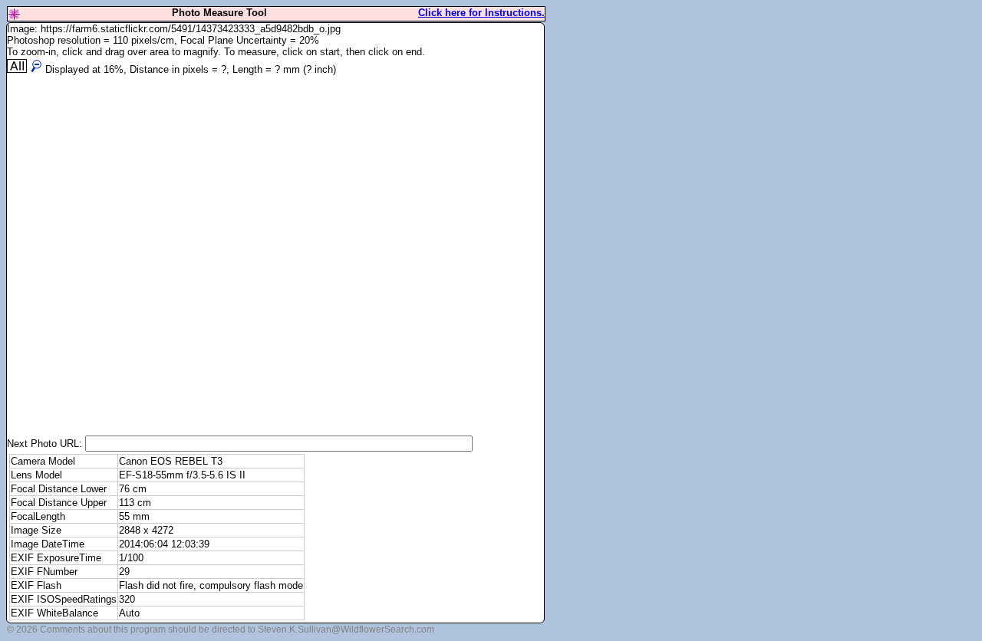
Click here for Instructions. (481, 12)
